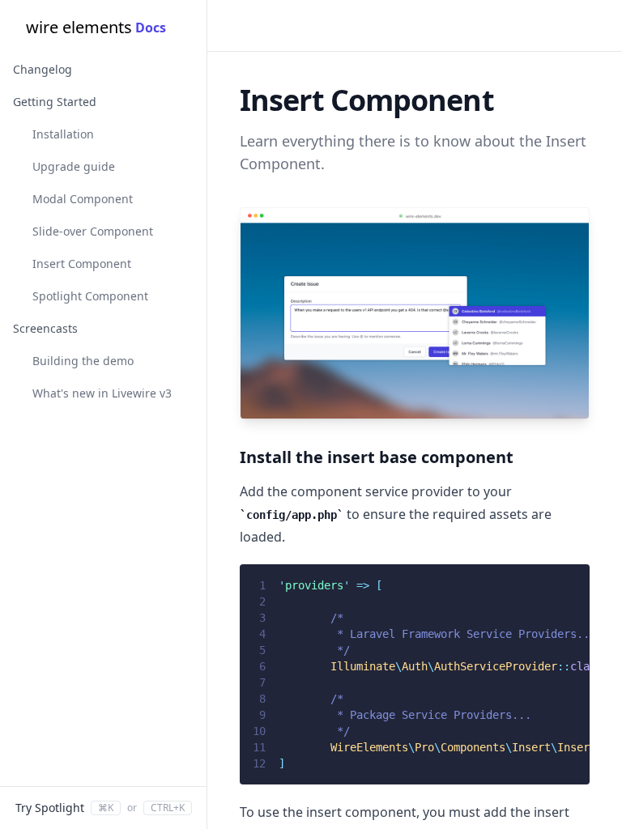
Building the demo (83, 360)
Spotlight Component (90, 296)
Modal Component (82, 198)
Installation (63, 134)
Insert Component (81, 263)
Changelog (42, 69)
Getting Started (54, 101)
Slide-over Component (92, 231)
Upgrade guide (73, 166)
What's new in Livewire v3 (102, 393)
